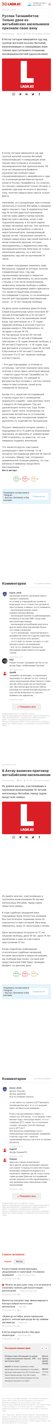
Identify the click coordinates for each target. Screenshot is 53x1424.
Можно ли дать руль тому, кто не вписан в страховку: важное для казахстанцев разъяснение (26, 1287)
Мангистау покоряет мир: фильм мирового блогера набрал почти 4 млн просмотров (25, 1303)
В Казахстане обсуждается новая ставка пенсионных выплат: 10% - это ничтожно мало (23, 1358)
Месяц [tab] (19, 1261)
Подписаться (39, 496)
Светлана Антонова (41, 780)
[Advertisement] (26, 122)
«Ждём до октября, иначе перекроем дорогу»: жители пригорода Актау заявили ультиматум (25, 1319)
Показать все (27, 706)
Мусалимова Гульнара (41, 34)
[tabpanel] (26, 1303)
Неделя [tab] (7, 1261)
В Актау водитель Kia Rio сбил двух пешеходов (21, 1333)
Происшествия (8, 34)
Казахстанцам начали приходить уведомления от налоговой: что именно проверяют (23, 1271)
